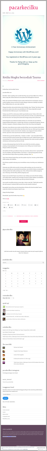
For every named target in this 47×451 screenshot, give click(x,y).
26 (29, 283)
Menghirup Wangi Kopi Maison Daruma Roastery (13, 334)
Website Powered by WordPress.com (23, 445)
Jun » (7, 290)
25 (23, 283)
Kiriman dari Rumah (18, 347)
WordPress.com (6, 418)
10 (17, 278)
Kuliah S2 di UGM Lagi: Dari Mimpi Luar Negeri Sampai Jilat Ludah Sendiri (19, 330)
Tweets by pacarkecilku (8, 382)
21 (41, 281)
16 (11, 281)
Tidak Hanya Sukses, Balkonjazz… (22, 316)
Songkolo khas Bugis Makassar (21, 351)
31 (17, 286)
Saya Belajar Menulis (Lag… (15, 310)
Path (8, 198)
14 (41, 278)
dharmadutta (8, 306)
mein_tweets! (7, 379)
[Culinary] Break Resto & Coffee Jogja (22, 358)
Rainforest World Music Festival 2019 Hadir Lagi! (13, 338)
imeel (7, 310)
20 (35, 281)
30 (11, 286)
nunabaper (8, 314)
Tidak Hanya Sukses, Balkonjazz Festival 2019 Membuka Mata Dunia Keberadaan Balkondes (23, 336)
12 (29, 278)
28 (41, 283)
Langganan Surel (8, 387)
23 (11, 283)
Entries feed (5, 414)
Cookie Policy (25, 449)
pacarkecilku (23, 7)
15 (5, 281)
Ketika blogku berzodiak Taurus (22, 77)
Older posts (23, 221)
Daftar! (5, 398)
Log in (4, 412)
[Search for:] (23, 263)
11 (23, 278)
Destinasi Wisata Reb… (10, 316)
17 (17, 281)
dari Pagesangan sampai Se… (18, 306)
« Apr (4, 290)
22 (5, 283)
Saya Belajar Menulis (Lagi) (9, 332)
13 (35, 278)
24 (17, 283)
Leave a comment (40, 80)
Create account (6, 409)
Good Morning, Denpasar (17, 314)
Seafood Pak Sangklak (19, 354)
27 (35, 283)
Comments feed (6, 416)
